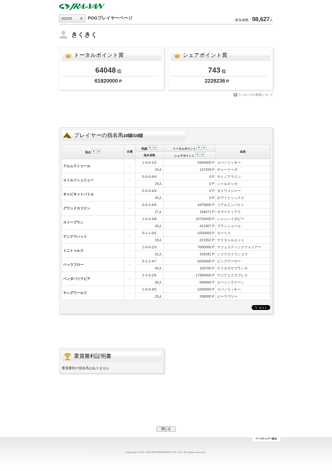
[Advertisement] (166, 111)
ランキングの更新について (255, 94)
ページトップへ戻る (266, 439)
